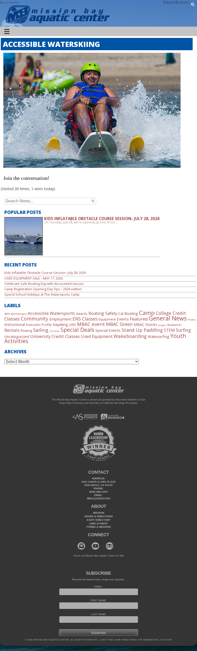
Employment (60, 319)
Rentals (11, 330)
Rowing (26, 330)
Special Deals (77, 329)
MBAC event (91, 324)
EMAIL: (98, 586)
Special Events (108, 330)
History (192, 319)
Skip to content (9, 2)
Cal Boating (128, 313)
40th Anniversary (15, 314)
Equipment (107, 319)
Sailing (40, 330)
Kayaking (60, 324)
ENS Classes (85, 319)
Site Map (166, 640)
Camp (147, 312)
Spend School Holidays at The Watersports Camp (42, 294)
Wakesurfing (158, 336)
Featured (139, 319)
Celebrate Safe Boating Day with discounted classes (44, 283)
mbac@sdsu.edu (98, 498)
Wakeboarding (130, 336)
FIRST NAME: (98, 600)
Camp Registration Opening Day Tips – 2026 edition (43, 289)
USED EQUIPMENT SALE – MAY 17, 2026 (33, 278)
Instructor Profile (39, 324)
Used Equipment (97, 336)
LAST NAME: (98, 614)
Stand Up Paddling (142, 330)
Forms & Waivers (98, 526)
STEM (169, 330)
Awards (81, 313)
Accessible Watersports (51, 313)
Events (123, 319)
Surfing (183, 330)
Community (34, 318)
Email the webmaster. (145, 640)
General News (168, 318)
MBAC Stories (145, 324)
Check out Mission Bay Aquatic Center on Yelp (99, 555)
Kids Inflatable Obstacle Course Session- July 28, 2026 (45, 272)
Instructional (14, 324)
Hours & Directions (98, 516)
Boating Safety (102, 313)
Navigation (162, 325)
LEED (72, 325)
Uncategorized (16, 336)
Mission (98, 512)
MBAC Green (119, 324)
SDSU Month (54, 331)
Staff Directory (99, 520)
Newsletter (174, 325)
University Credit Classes (55, 336)
